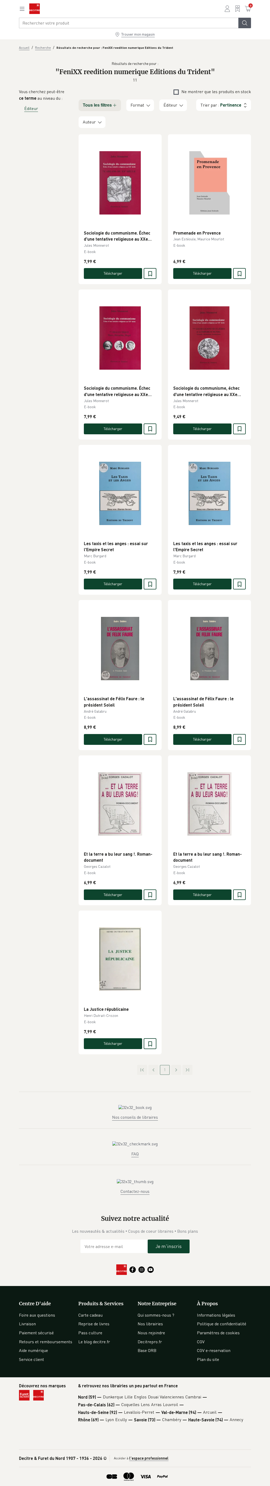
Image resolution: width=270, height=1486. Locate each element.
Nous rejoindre (151, 1332)
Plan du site (208, 1359)
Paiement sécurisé (36, 1332)
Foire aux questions (37, 1315)
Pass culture (90, 1332)
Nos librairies (150, 1323)
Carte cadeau (90, 1315)
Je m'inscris (169, 1246)
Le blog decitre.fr (94, 1341)
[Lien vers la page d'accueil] (34, 8)
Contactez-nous (135, 1191)
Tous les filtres (97, 105)
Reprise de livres (93, 1323)
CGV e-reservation (213, 1350)
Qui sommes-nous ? (156, 1315)
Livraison (27, 1323)
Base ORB (147, 1350)
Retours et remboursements (45, 1341)
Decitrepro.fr (150, 1341)
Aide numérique (33, 1350)
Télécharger (113, 273)
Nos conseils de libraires (135, 1117)
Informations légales (216, 1315)
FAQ (135, 1153)
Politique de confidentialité (221, 1323)
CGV (201, 1341)
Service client (31, 1359)
